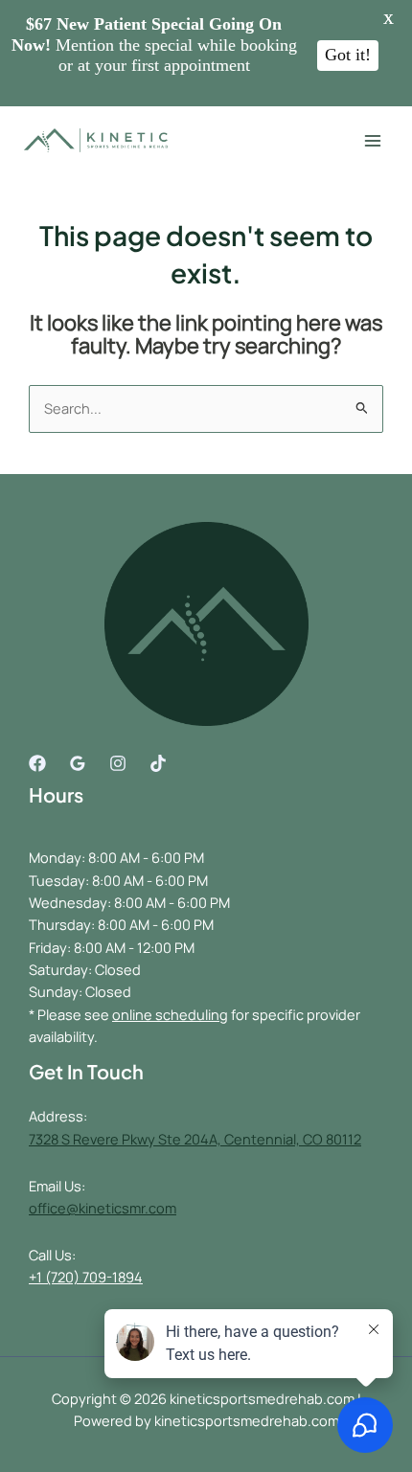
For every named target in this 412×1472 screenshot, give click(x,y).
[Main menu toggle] (373, 141)
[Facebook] (37, 763)
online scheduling (170, 1014)
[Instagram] (117, 763)
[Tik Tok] (158, 763)
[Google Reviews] (77, 763)
